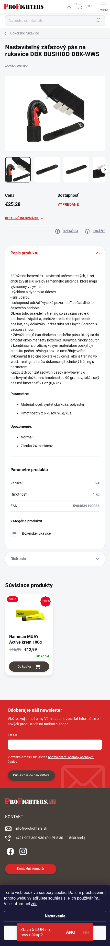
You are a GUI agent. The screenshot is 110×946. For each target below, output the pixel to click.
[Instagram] (22, 850)
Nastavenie (55, 916)
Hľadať (98, 20)
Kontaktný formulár (30, 868)
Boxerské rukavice (36, 533)
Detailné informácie (22, 218)
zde (34, 903)
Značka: (16, 65)
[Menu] (103, 6)
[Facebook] (9, 850)
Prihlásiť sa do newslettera (31, 775)
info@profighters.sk (31, 828)
